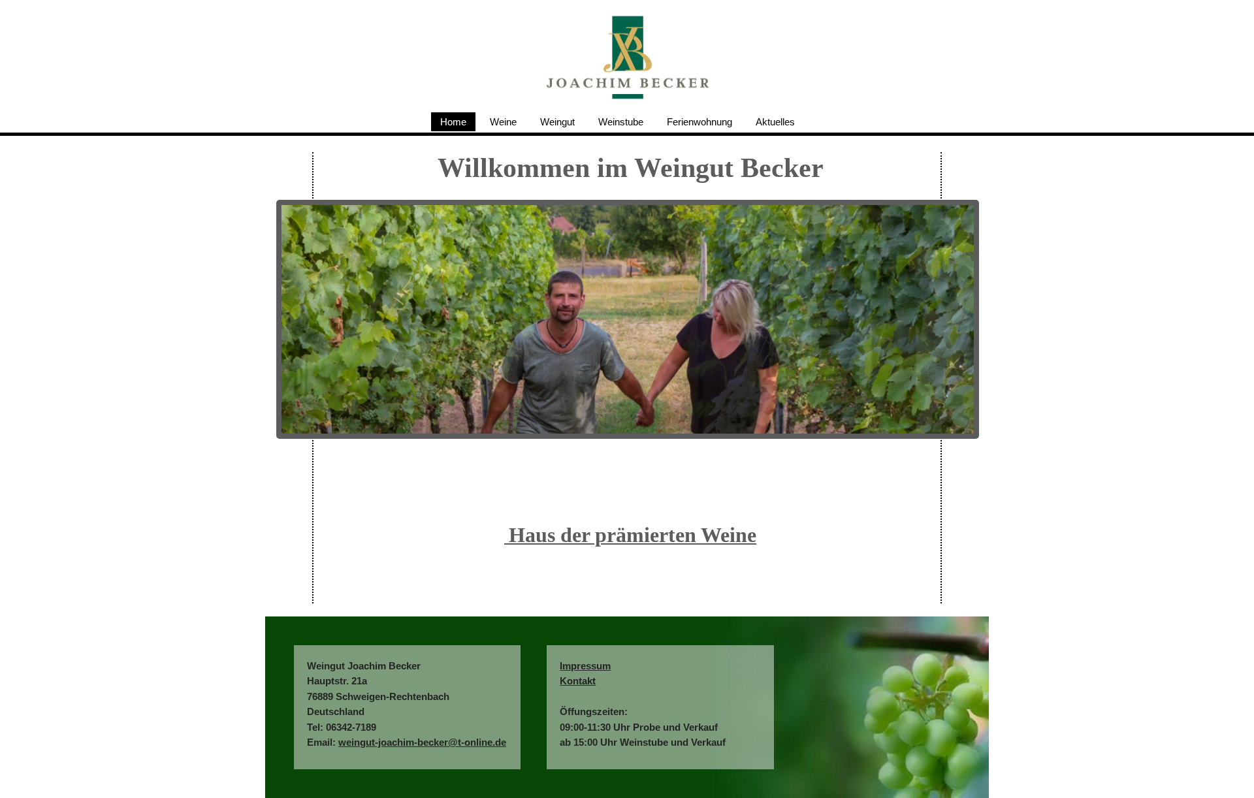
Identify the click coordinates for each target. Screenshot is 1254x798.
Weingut (557, 121)
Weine (503, 121)
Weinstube (620, 121)
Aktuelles (775, 121)
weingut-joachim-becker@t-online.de (422, 742)
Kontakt (578, 680)
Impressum (585, 665)
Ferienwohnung (699, 121)
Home (453, 121)
